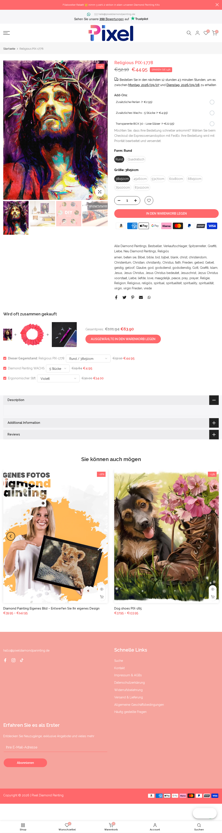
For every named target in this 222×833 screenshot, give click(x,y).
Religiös (163, 251)
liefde (142, 278)
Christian (139, 262)
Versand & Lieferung (128, 697)
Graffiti (212, 246)
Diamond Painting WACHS (26, 368)
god (150, 267)
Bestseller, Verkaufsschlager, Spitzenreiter (177, 246)
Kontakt (119, 668)
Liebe (118, 251)
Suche (118, 660)
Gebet (209, 262)
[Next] (100, 130)
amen (118, 257)
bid (157, 257)
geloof (129, 267)
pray (185, 278)
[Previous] (11, 130)
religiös (147, 283)
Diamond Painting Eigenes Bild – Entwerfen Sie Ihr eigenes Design (51, 608)
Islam (213, 267)
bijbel (165, 257)
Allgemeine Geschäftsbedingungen (139, 704)
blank (174, 257)
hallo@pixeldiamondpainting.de (116, 14)
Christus (168, 262)
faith (178, 262)
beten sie (130, 257)
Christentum (122, 262)
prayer (194, 278)
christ (183, 257)
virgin (118, 288)
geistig (119, 267)
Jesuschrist (188, 273)
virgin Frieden (132, 288)
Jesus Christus (134, 273)
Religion (120, 283)
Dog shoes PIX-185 (128, 608)
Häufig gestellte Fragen (130, 712)
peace (175, 278)
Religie (205, 278)
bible (150, 257)
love (150, 278)
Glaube (141, 267)
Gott (195, 267)
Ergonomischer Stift (22, 378)
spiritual (159, 283)
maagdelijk (162, 278)
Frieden (187, 262)
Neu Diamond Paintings (140, 251)
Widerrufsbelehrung (128, 690)
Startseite (9, 48)
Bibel (141, 257)
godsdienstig (181, 267)
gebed (199, 262)
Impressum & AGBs (128, 675)
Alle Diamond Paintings (130, 246)
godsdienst (163, 267)
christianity (153, 262)
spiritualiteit (174, 283)
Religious (133, 283)
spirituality (190, 283)
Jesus (118, 273)
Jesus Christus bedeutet (162, 273)
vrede (148, 288)
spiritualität (206, 283)
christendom (198, 257)
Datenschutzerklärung (129, 682)
